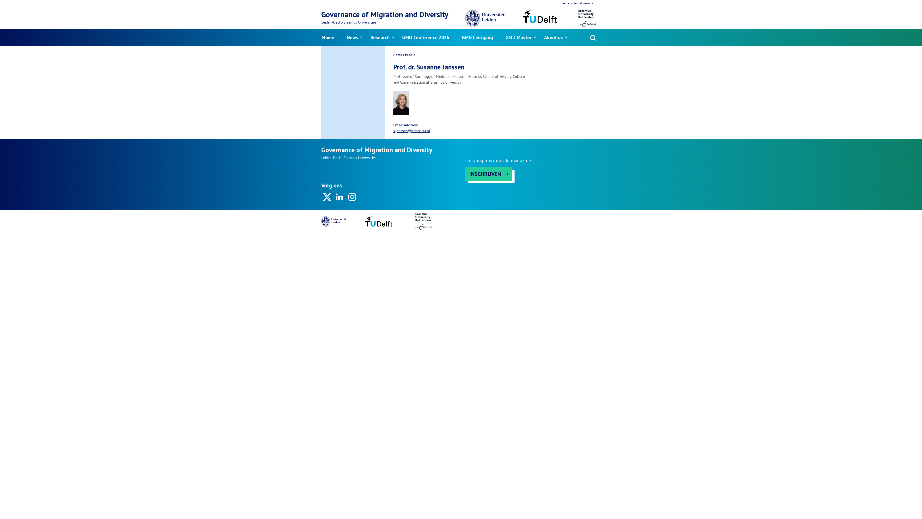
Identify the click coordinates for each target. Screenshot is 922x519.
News (352, 37)
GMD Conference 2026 (425, 37)
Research (380, 37)
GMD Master (518, 37)
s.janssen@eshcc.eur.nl (411, 130)
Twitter (327, 197)
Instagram (352, 197)
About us (553, 37)
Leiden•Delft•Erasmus (577, 3)
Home (328, 37)
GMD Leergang (477, 37)
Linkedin (339, 197)
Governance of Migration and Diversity (384, 14)
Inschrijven (485, 174)
